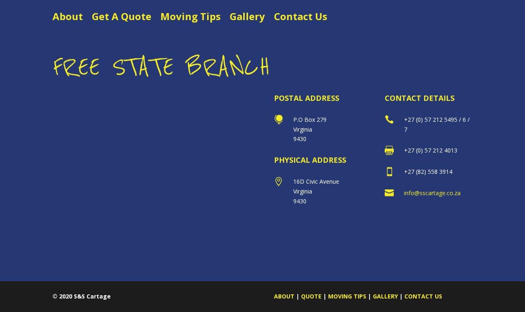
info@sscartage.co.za (432, 193)
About (67, 18)
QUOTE (311, 296)
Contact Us (300, 18)
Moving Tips (190, 18)
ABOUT (284, 296)
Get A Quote (121, 18)
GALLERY (385, 296)
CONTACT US (423, 296)
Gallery (247, 18)
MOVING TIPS (347, 296)
